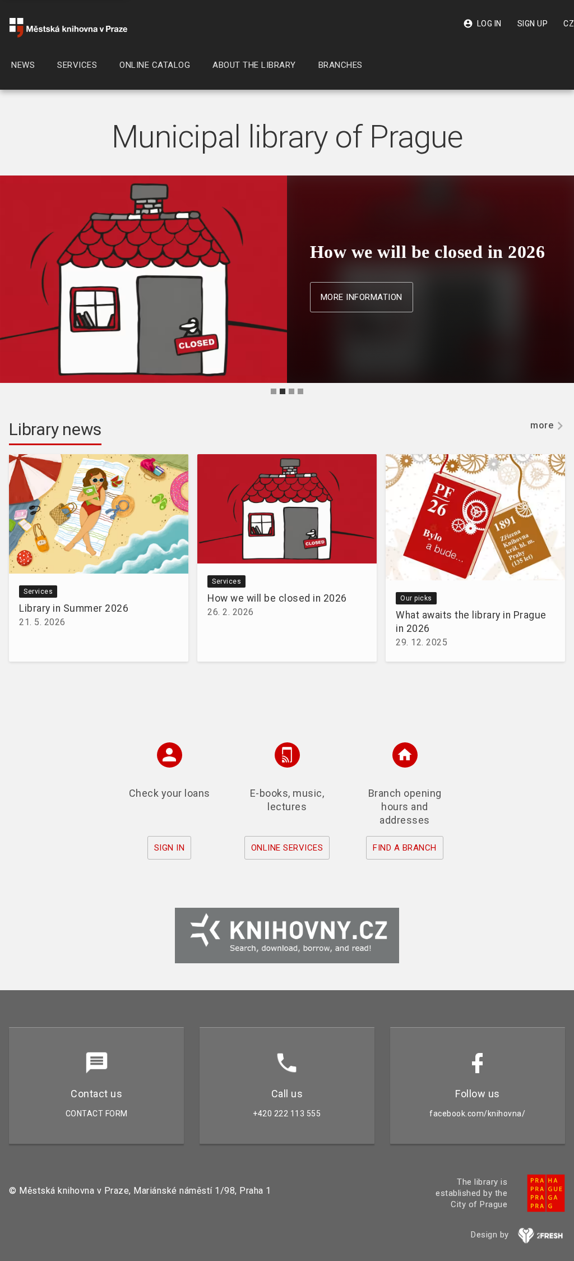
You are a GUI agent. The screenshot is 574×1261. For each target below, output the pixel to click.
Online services (287, 848)
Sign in (169, 848)
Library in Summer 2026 (73, 608)
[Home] (68, 28)
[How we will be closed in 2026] (287, 510)
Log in (482, 24)
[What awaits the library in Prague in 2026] (475, 519)
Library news (55, 429)
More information (361, 297)
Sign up (532, 23)
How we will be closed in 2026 (277, 598)
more (541, 425)
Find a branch (405, 848)
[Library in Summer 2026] (98, 516)
